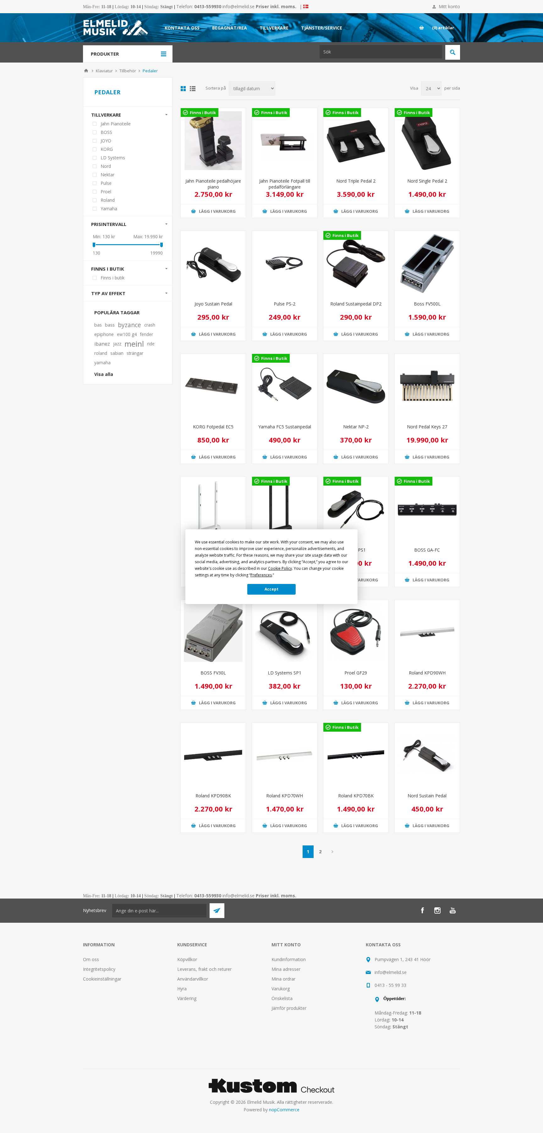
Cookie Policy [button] (280, 568)
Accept (271, 589)
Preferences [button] (261, 575)
